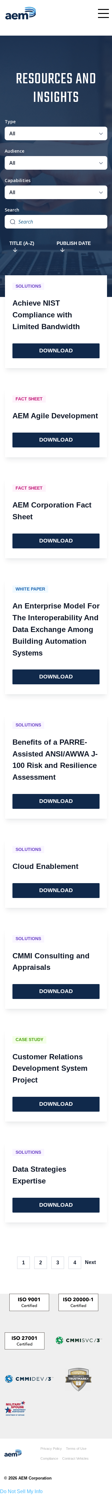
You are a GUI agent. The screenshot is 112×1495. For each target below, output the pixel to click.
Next (90, 1262)
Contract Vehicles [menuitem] (75, 1458)
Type (10, 121)
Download (56, 350)
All (12, 133)
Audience (14, 151)
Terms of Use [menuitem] (76, 1448)
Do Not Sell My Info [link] (21, 1491)
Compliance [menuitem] (49, 1458)
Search (12, 210)
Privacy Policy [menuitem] (51, 1448)
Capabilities (17, 180)
